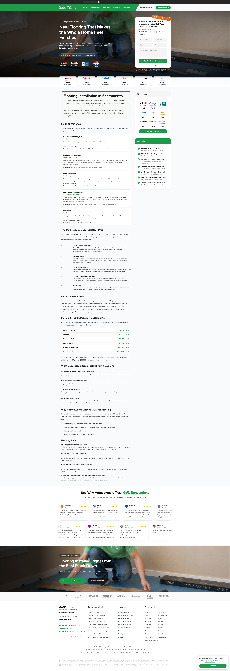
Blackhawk (120, 659)
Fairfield (99, 660)
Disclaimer (136, 652)
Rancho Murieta (111, 661)
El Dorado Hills (162, 615)
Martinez (158, 660)
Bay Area (108, 659)
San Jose (147, 634)
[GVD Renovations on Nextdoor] (79, 636)
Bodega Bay (125, 659)
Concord (161, 612)
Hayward (130, 660)
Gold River (115, 660)
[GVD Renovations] (67, 7)
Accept (213, 666)
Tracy (90, 663)
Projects (115, 7)
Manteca (154, 660)
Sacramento (162, 637)
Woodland (119, 663)
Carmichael (146, 659)
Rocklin (147, 631)
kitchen (123, 478)
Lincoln (160, 621)
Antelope (100, 659)
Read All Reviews (153, 131)
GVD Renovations (94, 649)
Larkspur (138, 660)
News (97, 652)
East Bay (70, 660)
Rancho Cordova (104, 661)
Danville (61, 660)
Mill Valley (162, 660)
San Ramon (155, 661)
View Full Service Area (151, 640)
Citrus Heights (152, 659)
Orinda (80, 661)
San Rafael (150, 661)
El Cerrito (75, 660)
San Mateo (146, 661)
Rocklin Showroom (87, 652)
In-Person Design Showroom (96, 621)
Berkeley (147, 612)
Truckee (92, 663)
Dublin (67, 660)
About (85, 7)
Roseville (161, 631)
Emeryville (90, 660)
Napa (60, 661)
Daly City (167, 659)
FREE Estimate (162, 7)
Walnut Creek (149, 637)
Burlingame (130, 659)
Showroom (126, 7)
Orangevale (76, 661)
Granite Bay (148, 621)
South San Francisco (75, 663)
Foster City (106, 660)
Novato (160, 625)
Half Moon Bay (125, 660)
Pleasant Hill (93, 661)
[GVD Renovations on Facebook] (60, 636)
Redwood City (117, 661)
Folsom (160, 618)
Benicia (112, 659)
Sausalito (61, 663)
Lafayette (134, 660)
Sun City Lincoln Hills (83, 663)
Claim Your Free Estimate (71, 581)
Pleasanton (99, 661)
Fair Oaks (95, 660)
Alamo (93, 659)
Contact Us (145, 652)
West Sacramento (112, 663)
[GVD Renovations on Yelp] (75, 636)
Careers (103, 652)
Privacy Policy (112, 652)
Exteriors (106, 7)
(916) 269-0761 (98, 581)
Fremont (110, 660)
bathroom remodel (66, 480)
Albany (96, 659)
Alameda (90, 659)
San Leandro (140, 661)
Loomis (150, 660)
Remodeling (95, 7)
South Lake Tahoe (66, 663)
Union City (97, 663)
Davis (146, 615)
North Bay (148, 625)
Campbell (142, 659)
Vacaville (101, 663)
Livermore (146, 660)
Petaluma (161, 628)
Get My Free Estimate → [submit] (153, 61)
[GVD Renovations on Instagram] (68, 636)
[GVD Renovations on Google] (64, 636)
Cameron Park (136, 659)
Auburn (104, 659)
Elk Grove (148, 618)
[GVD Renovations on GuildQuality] (71, 636)
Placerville (88, 661)
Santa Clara (160, 661)
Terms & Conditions (124, 652)
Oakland (147, 628)
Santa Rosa (161, 634)
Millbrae (166, 660)
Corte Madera (162, 659)
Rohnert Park (127, 661)
